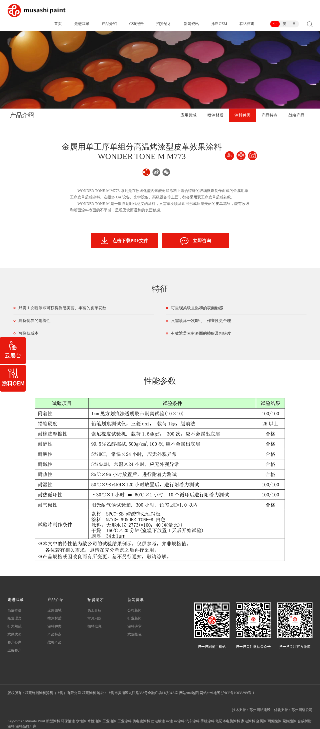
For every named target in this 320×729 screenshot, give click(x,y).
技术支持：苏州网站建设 (251, 710)
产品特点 (270, 115)
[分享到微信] (166, 172)
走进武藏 (81, 24)
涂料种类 (242, 115)
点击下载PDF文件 (130, 240)
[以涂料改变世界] (37, 10)
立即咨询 (202, 240)
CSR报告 (136, 24)
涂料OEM (219, 24)
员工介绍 (95, 610)
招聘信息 (95, 626)
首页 (58, 24)
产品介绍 (109, 24)
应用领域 (188, 115)
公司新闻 (135, 610)
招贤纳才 (163, 24)
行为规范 (15, 626)
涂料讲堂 (135, 626)
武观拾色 (135, 634)
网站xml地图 (189, 693)
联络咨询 (247, 24)
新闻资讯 (191, 24)
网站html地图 (210, 693)
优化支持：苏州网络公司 (293, 710)
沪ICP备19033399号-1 (237, 693)
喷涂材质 (216, 115)
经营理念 (15, 618)
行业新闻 (135, 618)
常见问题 (95, 618)
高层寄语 (15, 610)
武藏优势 (15, 634)
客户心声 (15, 642)
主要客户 (15, 650)
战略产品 (296, 115)
